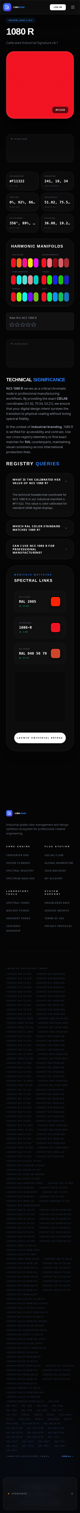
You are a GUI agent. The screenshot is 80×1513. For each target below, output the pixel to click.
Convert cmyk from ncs (53, 1125)
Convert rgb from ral (50, 1063)
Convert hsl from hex (50, 1000)
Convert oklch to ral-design (25, 1325)
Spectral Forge (18, 902)
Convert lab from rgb (50, 1040)
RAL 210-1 (12, 1450)
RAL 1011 (57, 1410)
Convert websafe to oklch (23, 1388)
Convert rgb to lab (18, 1040)
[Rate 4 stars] (28, 324)
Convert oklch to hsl (20, 1232)
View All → (68, 1456)
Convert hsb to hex (19, 1014)
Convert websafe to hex (54, 1201)
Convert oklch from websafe (25, 1392)
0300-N (26, 1414)
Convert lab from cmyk (53, 1058)
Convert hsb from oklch (55, 1241)
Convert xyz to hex (18, 1156)
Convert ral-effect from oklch (26, 1348)
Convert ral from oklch (22, 1276)
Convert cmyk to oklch (21, 1245)
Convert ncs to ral (18, 1103)
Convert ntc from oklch (22, 1374)
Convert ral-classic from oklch (27, 1312)
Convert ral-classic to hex (24, 1161)
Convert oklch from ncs (22, 1281)
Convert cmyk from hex (53, 1031)
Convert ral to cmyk (19, 1080)
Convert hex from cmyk (53, 1027)
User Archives (55, 870)
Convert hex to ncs (18, 1121)
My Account (54, 878)
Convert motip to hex (53, 1187)
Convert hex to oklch (20, 1218)
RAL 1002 (27, 1405)
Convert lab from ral (50, 1089)
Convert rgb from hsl (50, 987)
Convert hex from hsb (50, 1014)
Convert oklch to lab (57, 1263)
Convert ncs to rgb (18, 1107)
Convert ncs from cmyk (53, 1129)
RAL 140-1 (44, 1441)
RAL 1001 (11, 1405)
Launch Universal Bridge (40, 737)
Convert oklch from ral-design (26, 1321)
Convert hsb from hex (50, 1009)
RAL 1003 (42, 1405)
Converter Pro (17, 855)
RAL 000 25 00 (14, 1428)
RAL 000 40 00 (14, 1432)
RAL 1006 (27, 1410)
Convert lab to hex (18, 1045)
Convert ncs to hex (18, 1116)
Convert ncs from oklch (22, 1285)
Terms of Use (54, 918)
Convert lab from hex (50, 1049)
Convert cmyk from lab (53, 1054)
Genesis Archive (57, 910)
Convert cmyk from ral (53, 1080)
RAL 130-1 (28, 1441)
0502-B (51, 1414)
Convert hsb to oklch (20, 1236)
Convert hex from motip (22, 1192)
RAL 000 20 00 (52, 1423)
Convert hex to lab (18, 1049)
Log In (58, 7)
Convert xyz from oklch (22, 1294)
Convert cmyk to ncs (19, 1129)
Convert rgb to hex (19, 974)
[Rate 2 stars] (17, 324)
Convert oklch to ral (57, 1272)
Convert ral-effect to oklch (24, 1334)
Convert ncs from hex (50, 1121)
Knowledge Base (57, 902)
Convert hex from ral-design (25, 1174)
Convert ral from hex (50, 1076)
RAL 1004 (57, 1405)
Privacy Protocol (58, 926)
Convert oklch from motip (23, 1356)
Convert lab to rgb (18, 1036)
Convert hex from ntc (20, 1196)
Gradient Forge (18, 918)
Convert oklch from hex (55, 1218)
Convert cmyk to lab (19, 1058)
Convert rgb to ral (18, 1067)
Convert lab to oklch (58, 1259)
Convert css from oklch (21, 1383)
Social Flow (54, 855)
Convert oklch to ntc (57, 1370)
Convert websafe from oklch (25, 1401)
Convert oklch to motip (21, 1361)
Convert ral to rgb (18, 1063)
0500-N (38, 1414)
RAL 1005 (11, 1410)
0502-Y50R (12, 1423)
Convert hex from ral (50, 1072)
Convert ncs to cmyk (19, 1125)
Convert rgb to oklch (20, 1210)
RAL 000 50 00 (56, 1432)
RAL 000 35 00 (56, 1428)
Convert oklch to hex (20, 1223)
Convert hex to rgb (19, 978)
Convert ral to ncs (18, 1098)
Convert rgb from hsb (50, 996)
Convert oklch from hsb (55, 1236)
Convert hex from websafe (23, 1205)
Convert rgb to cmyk (19, 1018)
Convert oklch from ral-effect (26, 1339)
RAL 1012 (11, 1414)
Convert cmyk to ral (19, 1085)
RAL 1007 (42, 1410)
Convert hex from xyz (50, 1156)
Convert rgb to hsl (18, 983)
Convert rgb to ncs (18, 1112)
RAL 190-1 (60, 1445)
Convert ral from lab (50, 1094)
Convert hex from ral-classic (25, 1165)
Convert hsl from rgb (50, 983)
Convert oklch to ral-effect (24, 1343)
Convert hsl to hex (18, 1005)
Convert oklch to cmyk (21, 1254)
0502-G (10, 1419)
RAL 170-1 (28, 1445)
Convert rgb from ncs (50, 1107)
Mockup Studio (18, 910)
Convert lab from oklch (22, 1267)
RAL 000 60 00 (35, 1437)
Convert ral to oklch (57, 1267)
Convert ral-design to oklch (25, 1316)
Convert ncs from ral (50, 1098)
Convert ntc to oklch (59, 1365)
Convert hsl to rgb (18, 987)
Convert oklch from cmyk (23, 1250)
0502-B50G (65, 1414)
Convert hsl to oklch (20, 1227)
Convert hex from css (20, 1201)
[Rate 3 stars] (22, 324)
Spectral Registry (20, 870)
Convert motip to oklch (21, 1352)
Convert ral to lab (18, 1089)
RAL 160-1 (12, 1445)
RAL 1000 (54, 1401)
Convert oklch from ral (22, 1272)
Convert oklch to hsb (20, 1241)
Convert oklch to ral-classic (25, 1307)
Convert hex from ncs (50, 1116)
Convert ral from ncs (50, 1103)
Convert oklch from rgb (55, 1210)
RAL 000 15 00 (31, 1423)
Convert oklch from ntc (22, 1370)
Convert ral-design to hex (23, 1169)
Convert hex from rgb (50, 974)
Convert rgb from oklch (55, 1214)
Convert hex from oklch (55, 1223)
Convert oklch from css (21, 1379)
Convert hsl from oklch (55, 1232)
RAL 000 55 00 (14, 1437)
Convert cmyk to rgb (19, 1023)
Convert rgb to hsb (19, 991)
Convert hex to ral (18, 1076)
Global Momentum (59, 863)
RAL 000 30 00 (35, 1428)
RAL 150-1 (60, 1441)
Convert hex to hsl (18, 1000)
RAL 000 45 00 (35, 1432)
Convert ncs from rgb (50, 1112)
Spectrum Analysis (20, 878)
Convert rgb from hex (50, 978)
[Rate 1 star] (12, 324)
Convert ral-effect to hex (23, 1178)
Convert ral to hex (18, 1072)
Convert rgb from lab (50, 1036)
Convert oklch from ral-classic (27, 1303)
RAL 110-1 (54, 1437)
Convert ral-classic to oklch (25, 1299)
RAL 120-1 (12, 1441)
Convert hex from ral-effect (24, 1183)
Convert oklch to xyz (56, 1290)
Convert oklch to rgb (20, 1214)
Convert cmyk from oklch (23, 1259)
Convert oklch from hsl (55, 1227)
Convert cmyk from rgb (53, 1018)
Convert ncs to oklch (57, 1276)
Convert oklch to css (56, 1379)
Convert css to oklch (56, 1374)
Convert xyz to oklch (57, 1285)
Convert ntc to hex (55, 1192)
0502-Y (68, 1419)
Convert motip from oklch (23, 1365)
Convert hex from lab (50, 1045)
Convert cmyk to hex (19, 1027)
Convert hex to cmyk (19, 1031)
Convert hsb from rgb (50, 991)
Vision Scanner (18, 863)
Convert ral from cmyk (53, 1085)
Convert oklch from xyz (22, 1290)
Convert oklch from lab (22, 1263)
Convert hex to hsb (19, 1009)
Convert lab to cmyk (19, 1054)
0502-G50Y (24, 1419)
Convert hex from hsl (50, 1005)
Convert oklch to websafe (23, 1397)
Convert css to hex (51, 1196)
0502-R (39, 1419)
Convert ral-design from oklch (26, 1330)
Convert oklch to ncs (57, 1281)
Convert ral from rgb (50, 1067)
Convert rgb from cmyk (53, 1023)
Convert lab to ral (18, 1094)
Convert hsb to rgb (19, 996)
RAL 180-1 (44, 1445)
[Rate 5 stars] (33, 324)
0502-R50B (54, 1419)
